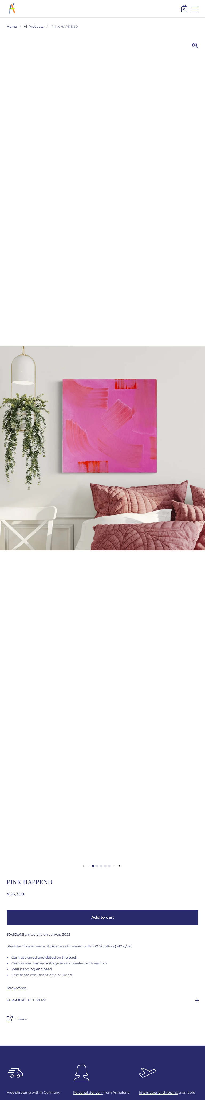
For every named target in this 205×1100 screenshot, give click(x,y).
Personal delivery (26, 1000)
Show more (16, 988)
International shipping (158, 1092)
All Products (34, 26)
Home (12, 26)
